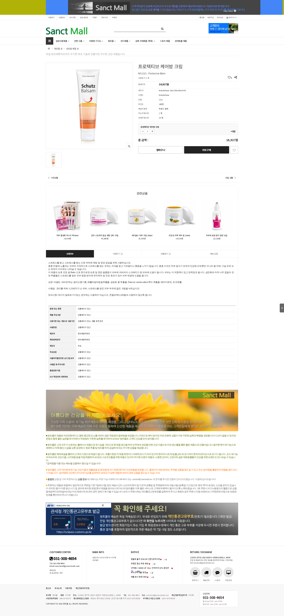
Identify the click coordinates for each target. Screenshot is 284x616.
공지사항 (72, 17)
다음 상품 (229, 177)
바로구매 (206, 150)
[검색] (162, 28)
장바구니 (232, 17)
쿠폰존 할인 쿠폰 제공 (139, 563)
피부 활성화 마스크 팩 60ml (217, 235)
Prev (235, 32)
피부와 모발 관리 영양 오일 (179, 235)
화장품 (111, 40)
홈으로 (48, 588)
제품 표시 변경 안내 (138, 576)
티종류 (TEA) (95, 40)
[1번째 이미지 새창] (53, 159)
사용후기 (51, 17)
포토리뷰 (104, 17)
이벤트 (94, 17)
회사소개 (58, 588)
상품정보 (69, 253)
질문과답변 (84, 17)
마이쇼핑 (220, 17)
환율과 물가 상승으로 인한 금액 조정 (145, 559)
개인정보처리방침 (82, 588)
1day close (228, 10)
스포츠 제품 (165, 40)
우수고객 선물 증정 (138, 572)
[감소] (143, 131)
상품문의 (62, 17)
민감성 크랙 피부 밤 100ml (142, 235)
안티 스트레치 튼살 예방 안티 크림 (67, 235)
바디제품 (124, 40)
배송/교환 (214, 253)
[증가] (152, 131)
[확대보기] (129, 146)
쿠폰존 (114, 17)
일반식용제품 (61, 40)
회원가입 (210, 17)
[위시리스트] (234, 150)
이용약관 (68, 588)
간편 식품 (78, 40)
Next (237, 32)
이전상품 (54, 177)
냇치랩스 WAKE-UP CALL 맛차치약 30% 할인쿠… (151, 567)
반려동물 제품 (181, 40)
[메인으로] (49, 48)
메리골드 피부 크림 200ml (105, 235)
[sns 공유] (235, 77)
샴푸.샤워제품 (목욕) (144, 40)
